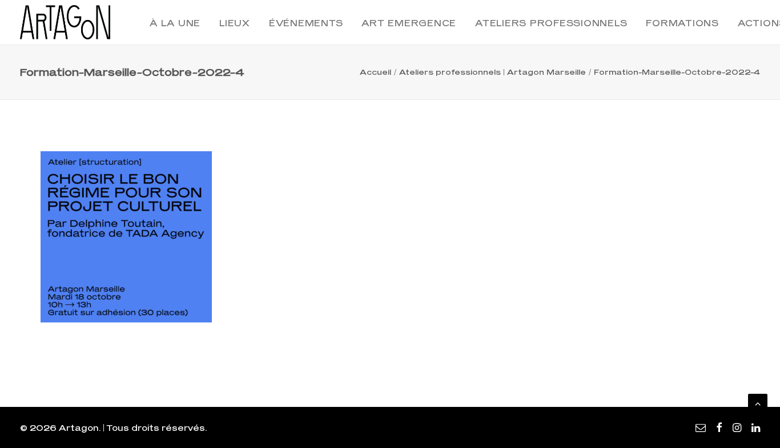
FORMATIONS (682, 23)
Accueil (375, 71)
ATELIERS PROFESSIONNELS (551, 23)
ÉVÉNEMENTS (306, 23)
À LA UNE (175, 23)
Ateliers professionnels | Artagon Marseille (492, 71)
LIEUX (234, 23)
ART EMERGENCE (408, 23)
